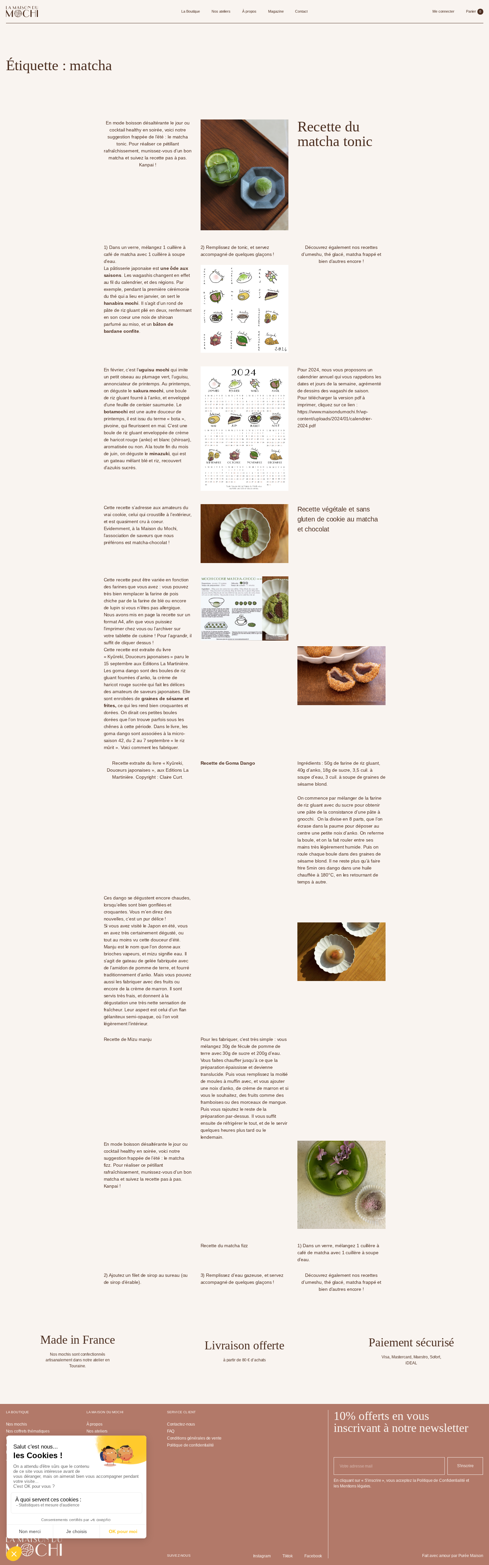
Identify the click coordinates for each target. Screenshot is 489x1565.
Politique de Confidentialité (441, 1480)
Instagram (262, 1556)
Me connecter (443, 11)
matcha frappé (361, 254)
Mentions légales (355, 1486)
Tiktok (287, 1556)
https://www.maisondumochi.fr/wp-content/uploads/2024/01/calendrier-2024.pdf (335, 418)
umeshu (313, 254)
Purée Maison (470, 1555)
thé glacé (333, 254)
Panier (473, 11)
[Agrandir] (279, 586)
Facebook (313, 1556)
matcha (116, 157)
